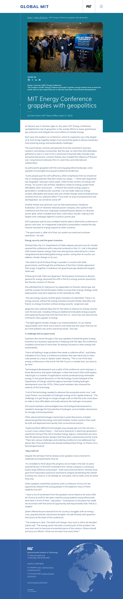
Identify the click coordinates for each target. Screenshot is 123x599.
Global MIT (34, 6)
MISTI (40, 567)
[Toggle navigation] (101, 6)
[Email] (39, 80)
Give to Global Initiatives (37, 582)
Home (30, 17)
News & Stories (41, 17)
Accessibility (31, 589)
